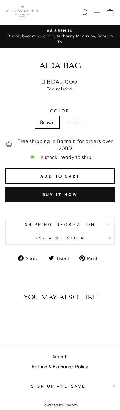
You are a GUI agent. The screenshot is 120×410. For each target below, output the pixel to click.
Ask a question (60, 237)
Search (60, 356)
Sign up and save (58, 386)
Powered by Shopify (60, 404)
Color (60, 110)
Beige (73, 122)
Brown (47, 122)
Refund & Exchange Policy (60, 366)
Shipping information (60, 224)
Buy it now (60, 194)
